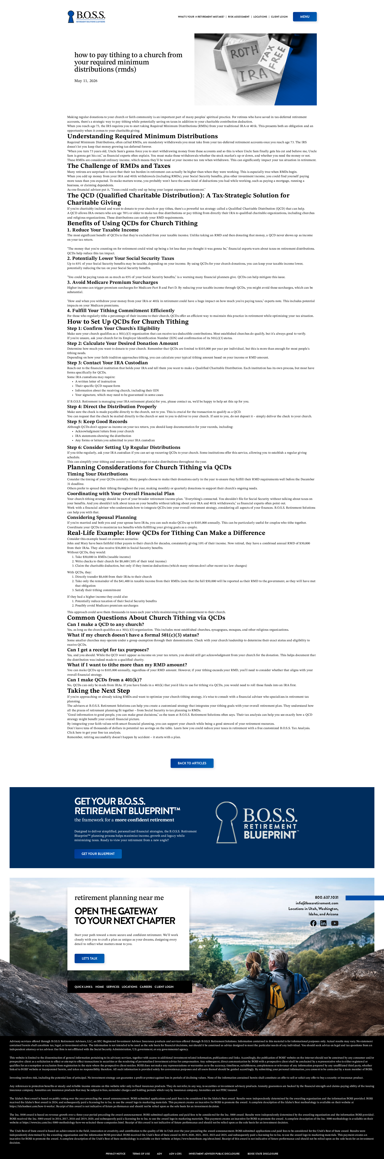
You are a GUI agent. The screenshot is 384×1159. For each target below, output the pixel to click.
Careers (146, 986)
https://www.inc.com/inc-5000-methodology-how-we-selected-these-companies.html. (73, 1122)
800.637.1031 (326, 897)
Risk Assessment (238, 17)
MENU (305, 16)
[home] (86, 17)
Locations (260, 17)
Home (99, 986)
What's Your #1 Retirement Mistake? (201, 17)
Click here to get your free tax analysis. (94, 732)
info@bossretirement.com (317, 903)
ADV (159, 1154)
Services (112, 986)
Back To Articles (192, 763)
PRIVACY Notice (115, 1154)
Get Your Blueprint (98, 854)
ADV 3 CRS (175, 1154)
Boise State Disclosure (263, 1154)
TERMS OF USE (141, 1154)
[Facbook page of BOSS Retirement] (313, 924)
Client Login (279, 17)
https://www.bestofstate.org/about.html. (197, 1138)
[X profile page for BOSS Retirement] (334, 924)
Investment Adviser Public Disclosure (214, 1154)
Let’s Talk (89, 958)
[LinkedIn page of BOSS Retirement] (324, 924)
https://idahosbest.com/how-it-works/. (33, 1106)
